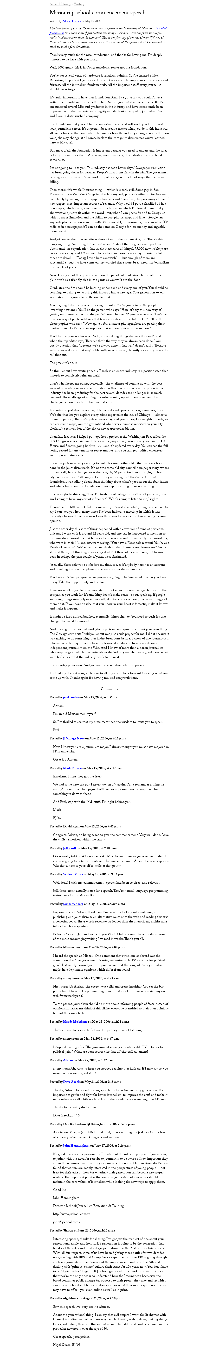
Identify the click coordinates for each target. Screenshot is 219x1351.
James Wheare (73, 904)
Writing (79, 4)
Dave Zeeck (71, 1082)
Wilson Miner (73, 874)
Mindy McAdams (75, 1022)
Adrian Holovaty (60, 4)
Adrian (68, 1060)
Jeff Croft (69, 848)
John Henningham (76, 1146)
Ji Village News (74, 739)
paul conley (71, 698)
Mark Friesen (72, 768)
